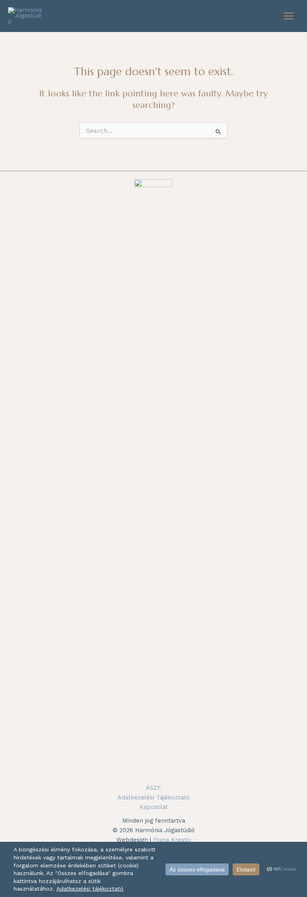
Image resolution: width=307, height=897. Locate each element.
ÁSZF (153, 787)
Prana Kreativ (172, 839)
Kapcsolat (154, 807)
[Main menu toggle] (288, 16)
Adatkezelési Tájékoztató (154, 797)
